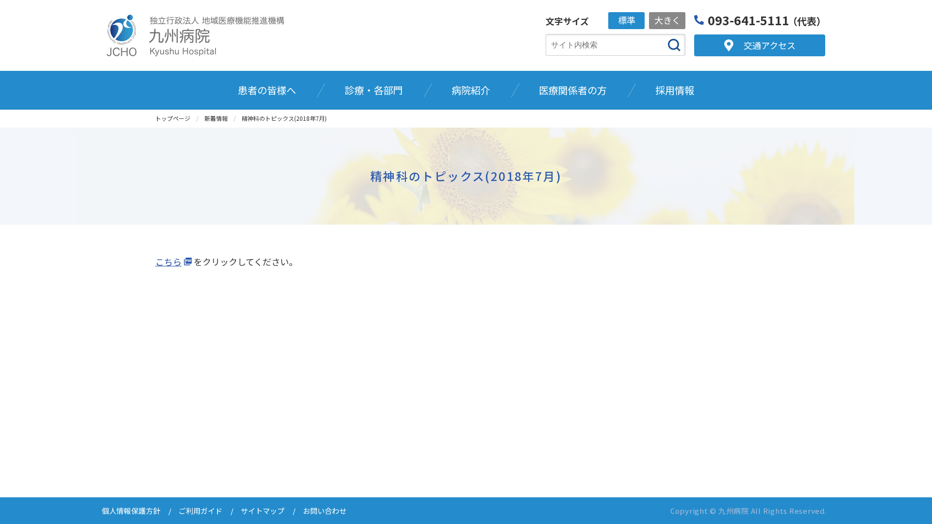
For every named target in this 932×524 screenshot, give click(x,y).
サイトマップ (262, 511)
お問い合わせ (325, 511)
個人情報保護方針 (131, 511)
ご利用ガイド (200, 511)
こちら (168, 261)
